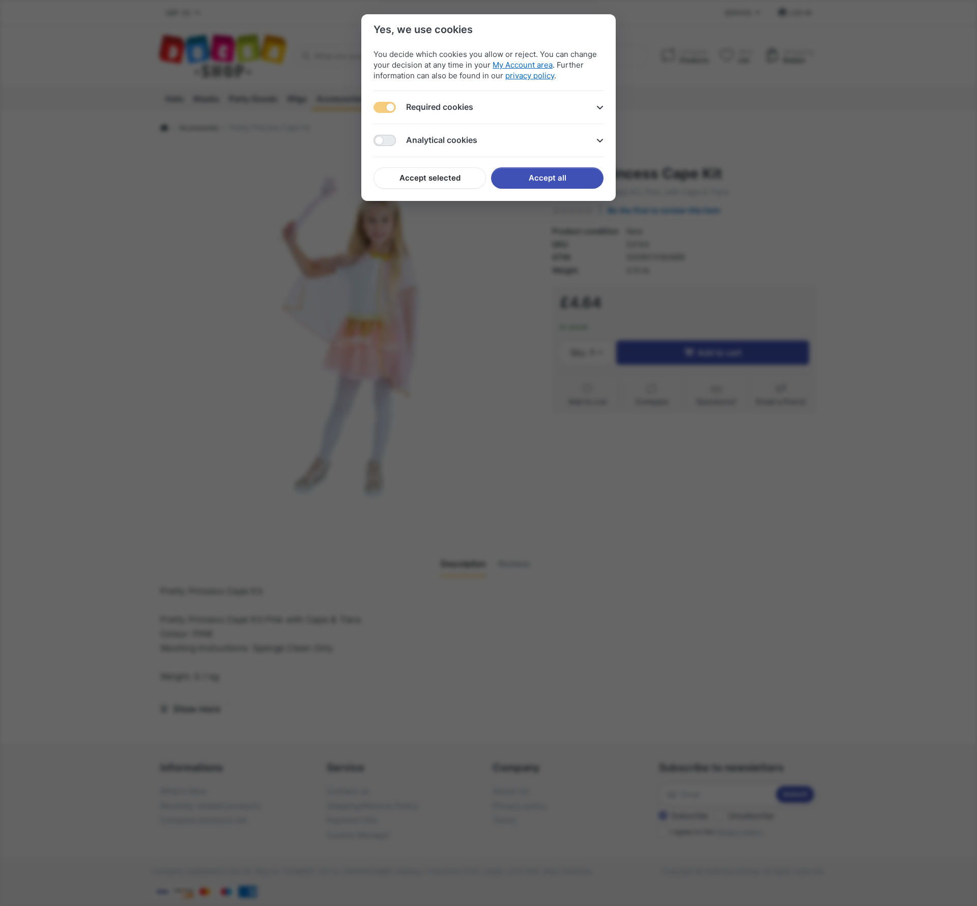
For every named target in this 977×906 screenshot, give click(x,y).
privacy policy (529, 75)
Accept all (547, 178)
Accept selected (430, 178)
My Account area (523, 65)
